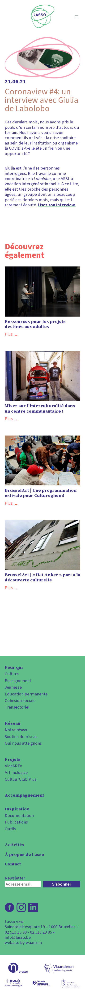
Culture (12, 674)
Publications (16, 822)
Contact (13, 864)
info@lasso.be (18, 937)
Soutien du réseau (21, 737)
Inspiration (17, 809)
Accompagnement (24, 795)
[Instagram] (21, 907)
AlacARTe (13, 766)
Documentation (19, 815)
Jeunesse (13, 687)
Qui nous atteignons (23, 743)
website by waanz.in (23, 942)
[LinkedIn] (33, 907)
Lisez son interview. (57, 205)
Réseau (12, 723)
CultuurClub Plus (21, 779)
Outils (10, 829)
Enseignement (18, 681)
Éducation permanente (26, 694)
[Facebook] (9, 907)
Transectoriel (17, 707)
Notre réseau (17, 730)
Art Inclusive (16, 772)
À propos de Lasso (24, 854)
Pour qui (14, 667)
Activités (14, 845)
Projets (13, 759)
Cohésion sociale (20, 700)
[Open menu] (77, 16)
